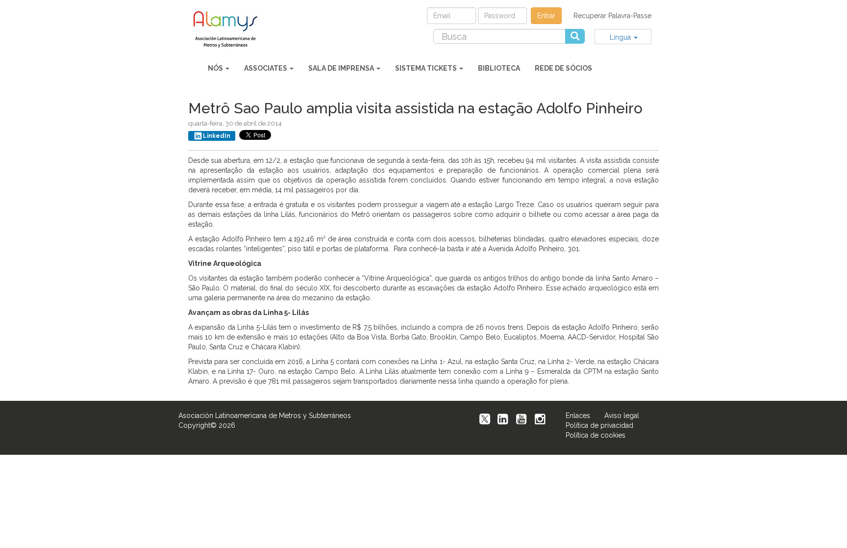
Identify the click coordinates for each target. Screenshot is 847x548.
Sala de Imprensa (341, 68)
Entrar (546, 16)
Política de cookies (595, 435)
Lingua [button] (621, 37)
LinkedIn (216, 135)
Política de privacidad (599, 425)
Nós (216, 68)
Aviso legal (621, 415)
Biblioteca (499, 68)
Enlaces (578, 415)
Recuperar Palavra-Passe (612, 16)
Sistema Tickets (426, 68)
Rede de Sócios (563, 68)
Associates (266, 68)
